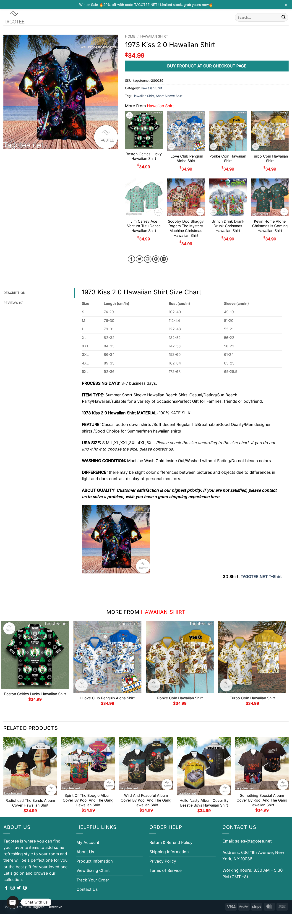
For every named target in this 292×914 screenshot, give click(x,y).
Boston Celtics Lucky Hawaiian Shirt (144, 156)
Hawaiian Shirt (154, 36)
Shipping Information (169, 851)
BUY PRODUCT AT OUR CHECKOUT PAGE (207, 66)
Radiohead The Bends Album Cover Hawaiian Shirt (30, 802)
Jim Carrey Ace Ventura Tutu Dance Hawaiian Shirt (144, 226)
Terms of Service (165, 870)
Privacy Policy (162, 861)
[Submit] (283, 17)
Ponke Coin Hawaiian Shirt (227, 158)
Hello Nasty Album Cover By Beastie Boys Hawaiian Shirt (204, 802)
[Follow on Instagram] (12, 888)
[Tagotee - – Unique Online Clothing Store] (26, 17)
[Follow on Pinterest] (25, 888)
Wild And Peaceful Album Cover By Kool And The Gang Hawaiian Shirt (146, 800)
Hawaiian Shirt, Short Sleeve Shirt (157, 96)
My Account (87, 842)
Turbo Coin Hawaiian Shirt (270, 158)
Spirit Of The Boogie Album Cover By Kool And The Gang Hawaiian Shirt (88, 800)
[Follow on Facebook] (6, 888)
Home (130, 36)
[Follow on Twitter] (19, 888)
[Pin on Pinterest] (156, 259)
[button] (10, 143)
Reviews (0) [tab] (13, 303)
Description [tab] (14, 293)
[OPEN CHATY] (13, 902)
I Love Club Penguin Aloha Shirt (186, 158)
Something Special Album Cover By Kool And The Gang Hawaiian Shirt (262, 800)
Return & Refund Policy (171, 842)
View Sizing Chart (93, 870)
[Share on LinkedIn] (164, 259)
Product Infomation (94, 861)
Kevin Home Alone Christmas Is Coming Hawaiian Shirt (270, 226)
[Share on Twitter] (139, 259)
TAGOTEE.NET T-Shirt (261, 576)
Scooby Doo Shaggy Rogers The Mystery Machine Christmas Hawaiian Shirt (186, 228)
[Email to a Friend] (147, 259)
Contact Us (87, 889)
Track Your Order (92, 880)
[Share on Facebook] (131, 259)
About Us (85, 851)
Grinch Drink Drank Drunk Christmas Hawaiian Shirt (227, 226)
